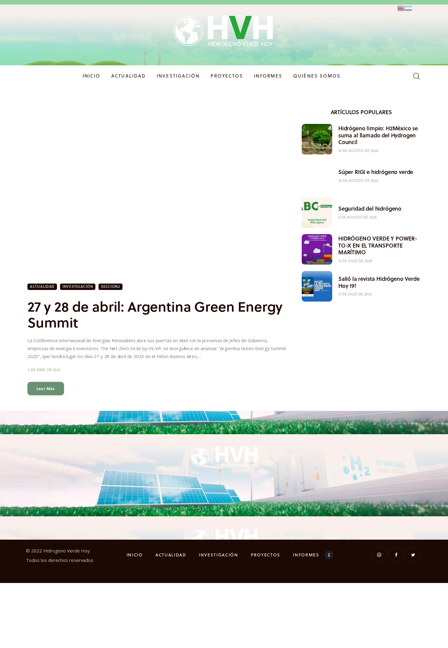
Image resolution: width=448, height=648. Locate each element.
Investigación (77, 286)
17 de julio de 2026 (355, 294)
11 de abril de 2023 (43, 369)
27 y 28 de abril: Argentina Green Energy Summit (155, 314)
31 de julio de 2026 (355, 260)
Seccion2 (110, 286)
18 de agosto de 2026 (358, 150)
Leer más (46, 388)
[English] (401, 7)
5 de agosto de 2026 (357, 217)
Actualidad (42, 286)
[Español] (408, 7)
